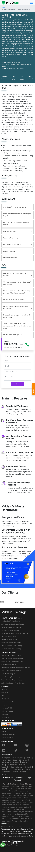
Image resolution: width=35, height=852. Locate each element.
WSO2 (3, 769)
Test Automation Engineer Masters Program (15, 680)
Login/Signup (5, 717)
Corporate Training (7, 708)
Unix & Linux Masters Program (11, 670)
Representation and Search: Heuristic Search (16, 224)
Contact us (4, 692)
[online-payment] (11, 724)
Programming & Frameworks (10, 762)
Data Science (12, 760)
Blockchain (27, 767)
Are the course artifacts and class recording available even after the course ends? (17, 326)
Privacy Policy (5, 699)
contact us (5, 823)
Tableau (4, 767)
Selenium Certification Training (11, 649)
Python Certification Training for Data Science (15, 633)
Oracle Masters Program (9, 664)
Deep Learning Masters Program (11, 677)
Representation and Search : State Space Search (17, 215)
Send (17, 384)
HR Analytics (23, 760)
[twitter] (27, 750)
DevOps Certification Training (10, 621)
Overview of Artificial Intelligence (14, 207)
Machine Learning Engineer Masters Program (15, 667)
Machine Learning (9, 231)
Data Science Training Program (11, 655)
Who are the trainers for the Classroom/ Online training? (17, 283)
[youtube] (15, 745)
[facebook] (3, 745)
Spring (3, 774)
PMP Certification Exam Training (11, 645)
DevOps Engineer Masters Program (12, 658)
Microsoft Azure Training (9, 636)
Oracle (3, 760)
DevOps (28, 758)
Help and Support (7, 711)
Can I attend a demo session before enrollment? (15, 307)
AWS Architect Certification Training (12, 624)
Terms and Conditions (8, 702)
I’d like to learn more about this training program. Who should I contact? (16, 292)
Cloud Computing (18, 758)
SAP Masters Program (8, 674)
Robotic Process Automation (16, 764)
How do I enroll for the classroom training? (14, 274)
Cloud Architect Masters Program (12, 661)
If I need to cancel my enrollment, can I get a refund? (16, 316)
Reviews (4, 705)
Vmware (15, 771)
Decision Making (9, 251)
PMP (2, 764)
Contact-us (34, 389)
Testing (24, 762)
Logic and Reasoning (10, 238)
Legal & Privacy (26, 784)
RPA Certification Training (9, 639)
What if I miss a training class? (13, 300)
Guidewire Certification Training (11, 642)
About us (4, 689)
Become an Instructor (8, 734)
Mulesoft (23, 771)
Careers (3, 731)
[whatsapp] (15, 750)
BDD (9, 769)
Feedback (4, 714)
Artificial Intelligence (15, 767)
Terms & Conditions (10, 784)
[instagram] (27, 745)
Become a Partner (7, 738)
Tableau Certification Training (10, 630)
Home (3, 7)
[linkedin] (3, 750)
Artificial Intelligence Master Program (13, 683)
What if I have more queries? (13, 335)
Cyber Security (18, 769)
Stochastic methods (10, 258)
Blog (2, 695)
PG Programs (5, 758)
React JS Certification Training (11, 627)
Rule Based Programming (12, 244)
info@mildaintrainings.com (11, 845)
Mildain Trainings (14, 612)
